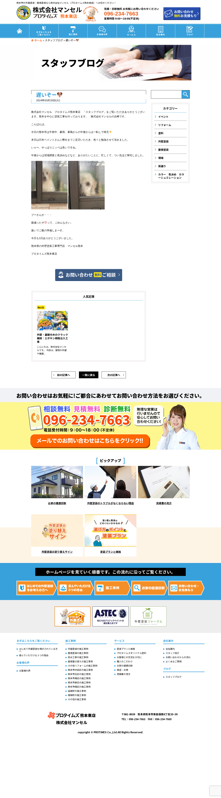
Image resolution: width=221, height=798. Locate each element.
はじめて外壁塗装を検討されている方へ (38, 650)
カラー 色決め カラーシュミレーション (171, 176)
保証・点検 (122, 670)
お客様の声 (102, 34)
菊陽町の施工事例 (77, 695)
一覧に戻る (88, 375)
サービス (131, 34)
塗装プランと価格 (126, 649)
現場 (160, 158)
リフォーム (164, 125)
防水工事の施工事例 (78, 657)
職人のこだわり (125, 661)
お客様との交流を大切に (129, 657)
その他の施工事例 (77, 699)
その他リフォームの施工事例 (82, 665)
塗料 (160, 133)
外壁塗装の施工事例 (78, 649)
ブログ (189, 34)
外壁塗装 (163, 141)
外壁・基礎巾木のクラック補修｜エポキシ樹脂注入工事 (52, 338)
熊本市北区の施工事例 (79, 674)
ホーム (38, 40)
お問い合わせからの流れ (178, 657)
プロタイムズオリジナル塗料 (131, 653)
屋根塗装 (163, 150)
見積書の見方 (123, 674)
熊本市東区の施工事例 (79, 682)
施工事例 (73, 34)
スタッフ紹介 (172, 653)
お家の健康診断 (125, 665)
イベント (163, 116)
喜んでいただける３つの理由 (33, 655)
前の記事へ (63, 375)
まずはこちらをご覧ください (44, 33)
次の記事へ (113, 375)
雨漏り (162, 166)
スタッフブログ (54, 40)
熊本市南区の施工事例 (79, 678)
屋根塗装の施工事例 (78, 653)
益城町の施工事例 (77, 691)
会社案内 (160, 34)
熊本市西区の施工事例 (79, 687)
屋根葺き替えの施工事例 (80, 661)
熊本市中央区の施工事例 (80, 670)
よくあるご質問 (174, 661)
